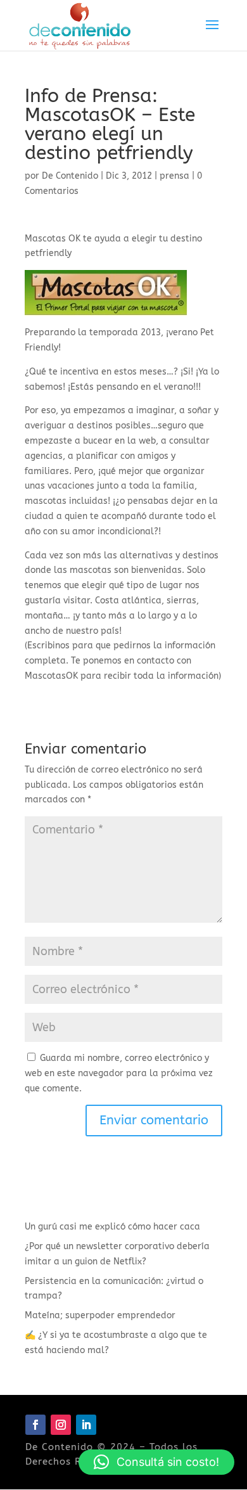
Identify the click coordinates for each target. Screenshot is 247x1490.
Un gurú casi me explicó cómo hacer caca (112, 1226)
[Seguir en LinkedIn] (86, 1425)
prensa (174, 175)
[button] (156, 1462)
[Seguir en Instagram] (61, 1425)
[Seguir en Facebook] (35, 1425)
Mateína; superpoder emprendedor (100, 1315)
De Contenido (70, 175)
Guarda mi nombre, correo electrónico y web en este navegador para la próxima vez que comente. (119, 1073)
